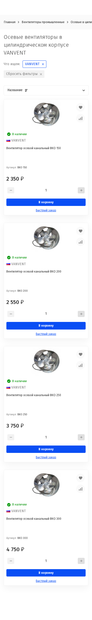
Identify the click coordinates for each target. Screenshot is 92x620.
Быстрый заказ (46, 210)
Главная (9, 22)
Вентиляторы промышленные (43, 22)
